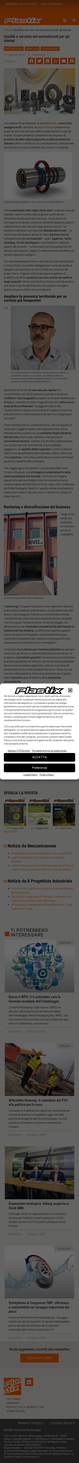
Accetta (39, 757)
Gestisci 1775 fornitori (19, 750)
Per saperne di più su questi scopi (49, 750)
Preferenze (39, 768)
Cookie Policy (30, 774)
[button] (70, 690)
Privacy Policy (47, 774)
